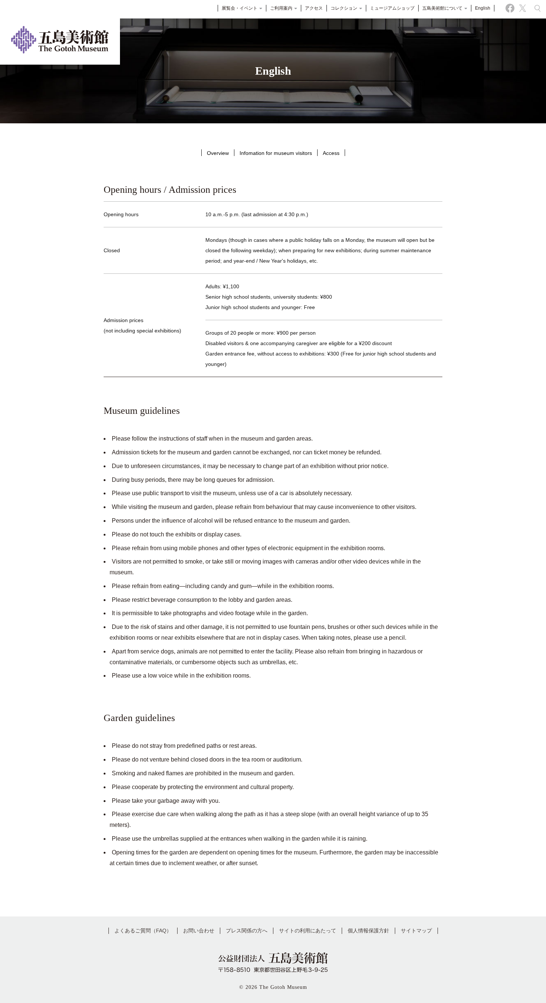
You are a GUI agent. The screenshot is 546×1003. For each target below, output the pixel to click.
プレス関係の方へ (246, 931)
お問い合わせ (198, 931)
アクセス (314, 8)
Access (331, 153)
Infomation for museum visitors (276, 153)
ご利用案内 (281, 8)
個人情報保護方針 (368, 931)
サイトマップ (416, 931)
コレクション (344, 8)
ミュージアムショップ (392, 8)
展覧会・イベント (240, 8)
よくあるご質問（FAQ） (143, 931)
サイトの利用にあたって (307, 931)
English (482, 8)
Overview (218, 153)
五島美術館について (443, 8)
